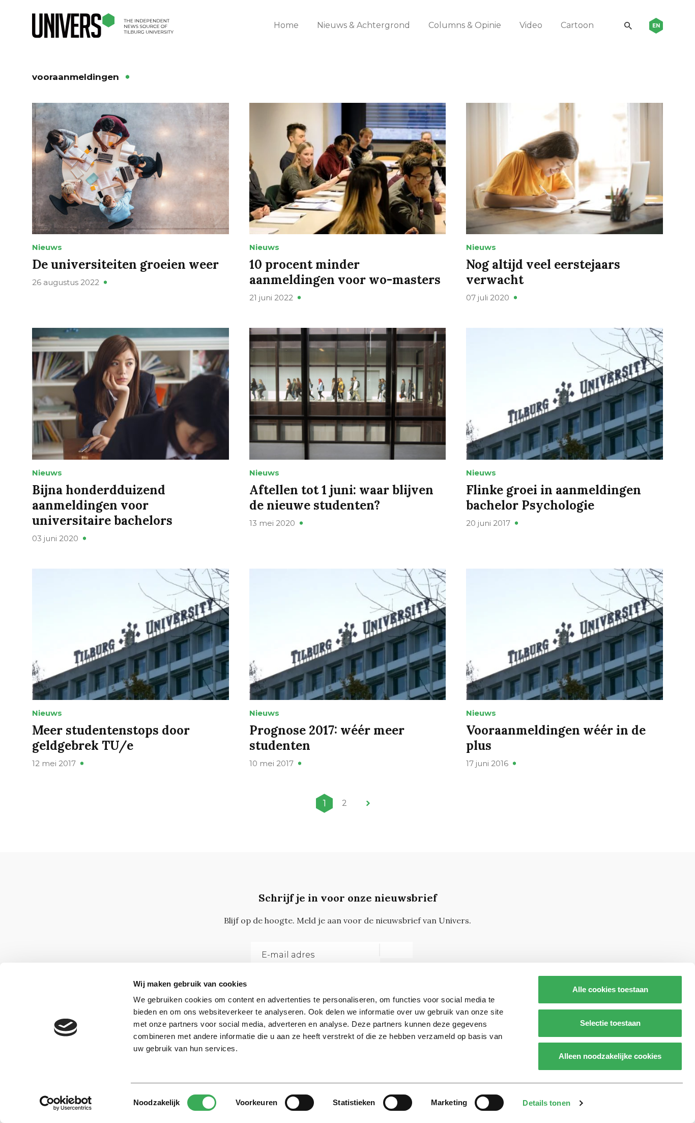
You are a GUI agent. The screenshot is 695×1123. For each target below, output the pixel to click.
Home (286, 25)
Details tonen (546, 1103)
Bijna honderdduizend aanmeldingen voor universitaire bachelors (102, 505)
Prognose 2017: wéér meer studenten (326, 737)
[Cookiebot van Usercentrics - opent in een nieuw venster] (65, 1103)
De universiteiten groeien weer (125, 264)
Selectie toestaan (610, 1023)
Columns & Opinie (464, 25)
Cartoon (577, 25)
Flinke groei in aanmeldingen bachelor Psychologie (553, 497)
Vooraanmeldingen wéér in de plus (556, 737)
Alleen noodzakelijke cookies (610, 1056)
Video (530, 25)
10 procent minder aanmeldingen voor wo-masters (345, 272)
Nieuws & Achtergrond (363, 25)
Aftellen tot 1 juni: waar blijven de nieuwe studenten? (341, 497)
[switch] (299, 1102)
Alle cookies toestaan (610, 989)
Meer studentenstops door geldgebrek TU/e (111, 737)
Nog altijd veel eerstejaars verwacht (543, 272)
